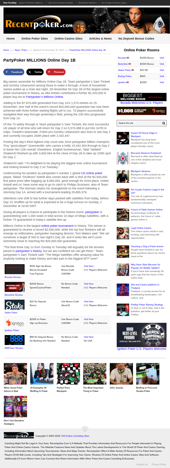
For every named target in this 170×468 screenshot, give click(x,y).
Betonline (123, 64)
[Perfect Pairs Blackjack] (68, 374)
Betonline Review (14, 295)
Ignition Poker (12, 330)
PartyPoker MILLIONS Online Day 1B (88, 50)
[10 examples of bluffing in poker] (41, 374)
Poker (24, 50)
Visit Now (88, 266)
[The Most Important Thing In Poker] (94, 374)
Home (10, 38)
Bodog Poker (125, 76)
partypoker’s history (29, 251)
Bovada (122, 57)
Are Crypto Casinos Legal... (114, 3)
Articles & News (100, 38)
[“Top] (85, 429)
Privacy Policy (159, 464)
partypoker (92, 212)
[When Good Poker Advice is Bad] (15, 374)
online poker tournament (57, 225)
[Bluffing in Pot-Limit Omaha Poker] (147, 374)
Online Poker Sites (34, 38)
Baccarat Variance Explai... (61, 3)
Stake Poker (11, 312)
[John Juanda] (121, 374)
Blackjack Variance (88, 3)
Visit (162, 57)
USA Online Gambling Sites (75, 436)
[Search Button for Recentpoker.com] (163, 123)
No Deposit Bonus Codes (136, 38)
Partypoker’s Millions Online (44, 97)
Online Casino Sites (68, 38)
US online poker (91, 173)
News (17, 50)
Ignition (122, 82)
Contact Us (142, 464)
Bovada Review (13, 277)
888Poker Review (14, 348)
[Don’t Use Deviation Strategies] (15, 406)
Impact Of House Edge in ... (31, 3)
